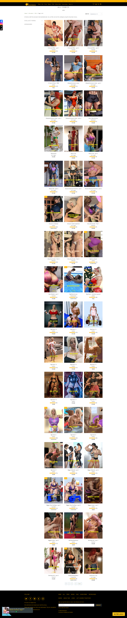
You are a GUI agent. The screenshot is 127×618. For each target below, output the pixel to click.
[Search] (98, 4)
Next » (79, 583)
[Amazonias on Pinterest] (35, 598)
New (39, 4)
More (70, 4)
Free (45, 4)
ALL (42, 4)
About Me (67, 598)
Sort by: (87, 13)
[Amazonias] (30, 4)
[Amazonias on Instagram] (43, 598)
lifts (36, 13)
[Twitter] (1, 26)
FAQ (53, 4)
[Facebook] (1, 21)
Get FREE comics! (119, 614)
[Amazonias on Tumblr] (39, 598)
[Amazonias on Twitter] (26, 598)
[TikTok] (1, 29)
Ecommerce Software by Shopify (65, 612)
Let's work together (84, 598)
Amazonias (64, 610)
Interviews (65, 4)
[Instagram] (1, 23)
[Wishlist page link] (93, 4)
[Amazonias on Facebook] (31, 598)
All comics (31, 13)
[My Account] (96, 4)
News (49, 4)
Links (73, 598)
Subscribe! (58, 4)
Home (25, 13)
